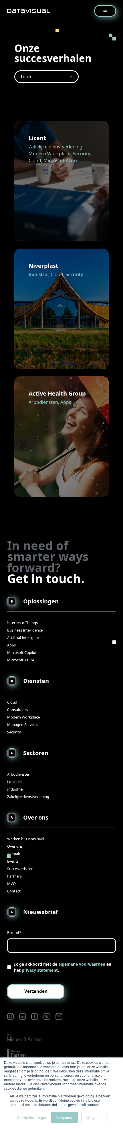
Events (13, 861)
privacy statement (40, 970)
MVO (11, 883)
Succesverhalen (20, 868)
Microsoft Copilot (22, 652)
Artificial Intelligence (24, 637)
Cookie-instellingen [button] (32, 1117)
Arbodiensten (18, 774)
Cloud (12, 702)
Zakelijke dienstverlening (28, 796)
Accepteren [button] (64, 1117)
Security (14, 732)
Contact (14, 891)
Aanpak (13, 853)
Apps (11, 645)
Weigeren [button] (94, 1117)
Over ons (15, 846)
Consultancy (17, 709)
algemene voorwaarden (81, 964)
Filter (26, 76)
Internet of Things (22, 622)
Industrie (15, 789)
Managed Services (22, 724)
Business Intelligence (25, 630)
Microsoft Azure (20, 660)
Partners (14, 876)
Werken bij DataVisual (25, 838)
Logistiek (15, 781)
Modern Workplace (23, 717)
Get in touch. (45, 578)
